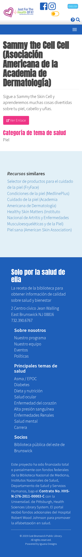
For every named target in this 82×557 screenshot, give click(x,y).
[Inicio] (18, 12)
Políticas (21, 356)
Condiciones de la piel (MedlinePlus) (38, 193)
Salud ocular (25, 397)
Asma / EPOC (25, 378)
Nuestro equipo (27, 344)
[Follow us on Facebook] (44, 8)
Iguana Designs (48, 544)
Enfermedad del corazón (35, 403)
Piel (6, 139)
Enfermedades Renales (34, 415)
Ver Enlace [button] (17, 120)
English (72, 6)
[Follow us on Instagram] (52, 8)
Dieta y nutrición (28, 391)
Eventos (21, 350)
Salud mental (26, 421)
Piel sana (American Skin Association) (39, 229)
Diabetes (21, 384)
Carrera (20, 427)
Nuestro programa (30, 337)
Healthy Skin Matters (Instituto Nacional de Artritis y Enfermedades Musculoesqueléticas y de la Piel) (38, 218)
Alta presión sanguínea (34, 409)
